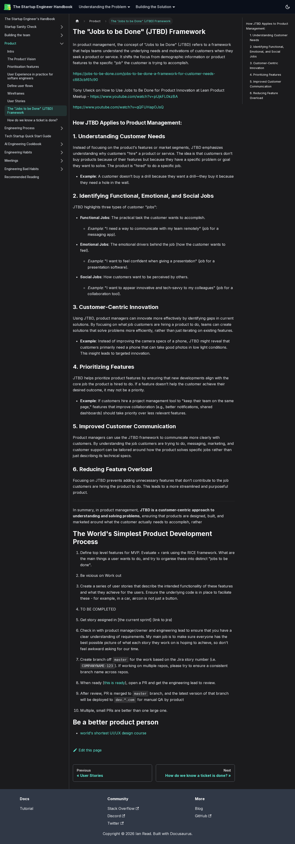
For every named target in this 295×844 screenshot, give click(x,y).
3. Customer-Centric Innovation (264, 66)
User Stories (16, 101)
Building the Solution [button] (153, 6)
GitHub (201, 816)
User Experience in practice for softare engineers (30, 76)
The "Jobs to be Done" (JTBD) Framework (30, 110)
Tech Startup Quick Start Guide (28, 136)
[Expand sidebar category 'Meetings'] (62, 161)
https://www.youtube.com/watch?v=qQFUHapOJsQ (118, 107)
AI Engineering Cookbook (23, 144)
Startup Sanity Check (20, 27)
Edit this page (90, 750)
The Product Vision (21, 59)
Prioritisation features (23, 67)
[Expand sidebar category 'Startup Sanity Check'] (62, 27)
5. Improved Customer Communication (265, 84)
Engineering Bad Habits (22, 169)
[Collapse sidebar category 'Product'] (62, 43)
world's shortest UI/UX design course (113, 733)
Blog (199, 808)
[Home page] (77, 21)
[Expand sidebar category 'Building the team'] (62, 35)
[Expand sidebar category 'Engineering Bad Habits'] (62, 169)
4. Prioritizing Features (265, 75)
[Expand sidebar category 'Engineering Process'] (62, 128)
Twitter (113, 823)
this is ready (114, 682)
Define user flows (20, 86)
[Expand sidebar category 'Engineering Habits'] (62, 152)
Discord (114, 816)
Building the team (17, 35)
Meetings (11, 160)
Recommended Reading (22, 177)
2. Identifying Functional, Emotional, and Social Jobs (267, 51)
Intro (10, 51)
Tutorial (26, 808)
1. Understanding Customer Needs (269, 37)
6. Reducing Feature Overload (264, 95)
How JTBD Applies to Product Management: (267, 26)
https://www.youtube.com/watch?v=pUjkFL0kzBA (134, 96)
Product (10, 43)
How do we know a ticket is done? (32, 120)
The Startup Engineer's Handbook (30, 19)
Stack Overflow (121, 808)
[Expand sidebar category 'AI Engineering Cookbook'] (62, 144)
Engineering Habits (18, 152)
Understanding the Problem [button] (102, 6)
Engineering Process (20, 128)
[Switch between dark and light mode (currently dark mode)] (287, 7)
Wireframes (15, 93)
